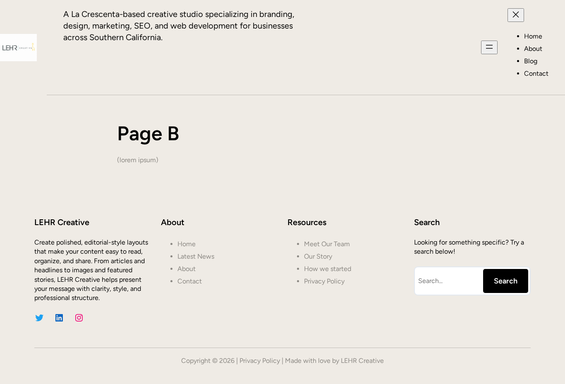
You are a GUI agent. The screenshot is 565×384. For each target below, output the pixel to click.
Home (533, 36)
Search (505, 281)
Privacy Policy (259, 361)
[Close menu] (516, 15)
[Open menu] (489, 47)
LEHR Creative (362, 361)
